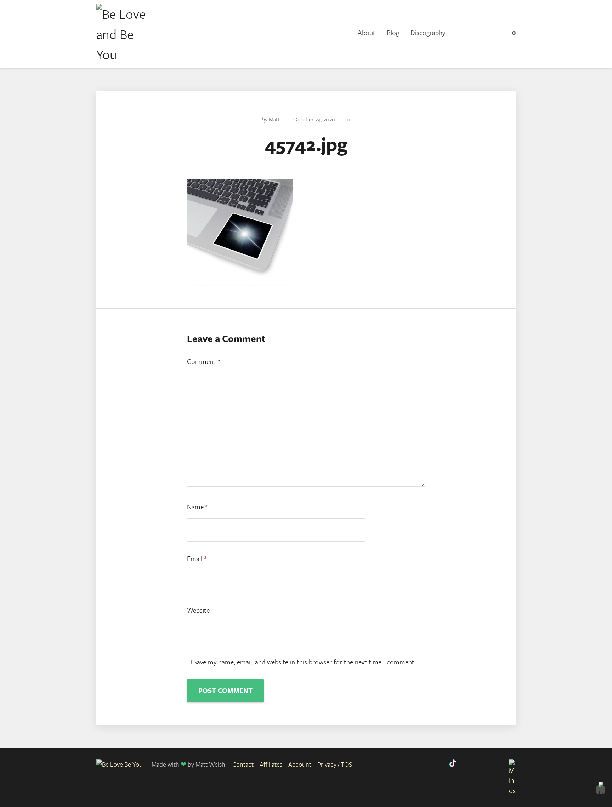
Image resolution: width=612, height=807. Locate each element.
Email (196, 558)
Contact (243, 764)
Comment (203, 361)
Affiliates (271, 764)
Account (299, 764)
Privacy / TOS (334, 764)
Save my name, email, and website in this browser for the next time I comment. (304, 661)
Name (197, 506)
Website (198, 610)
